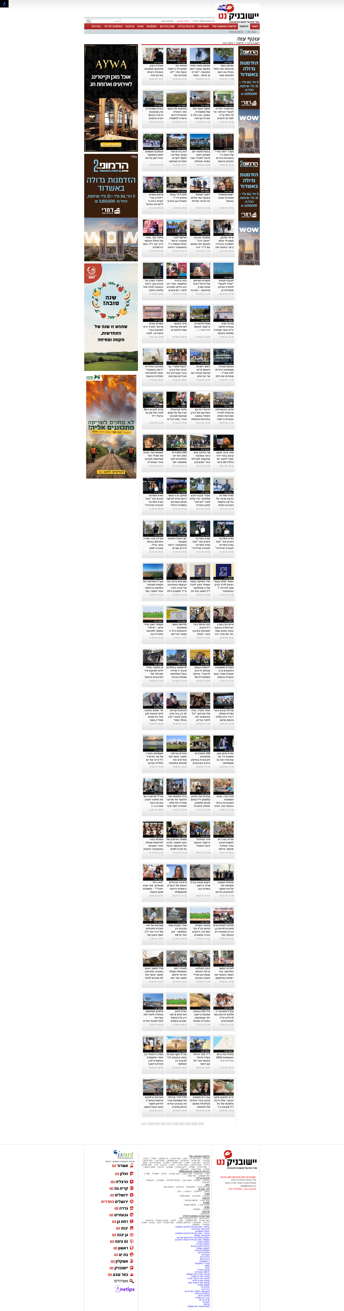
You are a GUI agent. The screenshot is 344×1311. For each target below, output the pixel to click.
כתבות (207, 1180)
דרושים (198, 1191)
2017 (144, 1124)
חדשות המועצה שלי (224, 26)
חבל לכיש (148, 1160)
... (162, 161)
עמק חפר (184, 1169)
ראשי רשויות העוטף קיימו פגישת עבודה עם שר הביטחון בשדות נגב (200, 373)
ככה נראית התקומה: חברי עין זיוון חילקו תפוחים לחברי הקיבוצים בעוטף (177, 287)
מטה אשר (196, 1169)
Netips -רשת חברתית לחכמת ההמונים (192, 1239)
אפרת (192, 1167)
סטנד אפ (187, 1180)
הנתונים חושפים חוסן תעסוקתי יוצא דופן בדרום (154, 154)
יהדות (207, 1222)
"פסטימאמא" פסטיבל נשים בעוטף (226, 197)
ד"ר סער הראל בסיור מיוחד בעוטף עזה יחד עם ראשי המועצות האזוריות (200, 1061)
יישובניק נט (253, 42)
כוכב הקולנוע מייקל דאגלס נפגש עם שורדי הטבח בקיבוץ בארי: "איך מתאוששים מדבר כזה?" (200, 978)
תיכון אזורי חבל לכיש (200, 1229)
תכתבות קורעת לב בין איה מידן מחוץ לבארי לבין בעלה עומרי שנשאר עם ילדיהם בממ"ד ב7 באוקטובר (177, 720)
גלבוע (166, 1162)
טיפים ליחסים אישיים (200, 1246)
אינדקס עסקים (183, 1222)
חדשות (244, 26)
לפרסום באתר (167, 21)
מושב (207, 1265)
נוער (207, 1184)
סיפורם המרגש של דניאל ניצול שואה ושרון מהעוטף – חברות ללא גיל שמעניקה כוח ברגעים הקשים (200, 290)
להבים (207, 1162)
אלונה (207, 1169)
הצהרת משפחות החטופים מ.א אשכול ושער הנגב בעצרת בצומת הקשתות (224, 674)
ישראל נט (205, 1287)
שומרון (170, 1167)
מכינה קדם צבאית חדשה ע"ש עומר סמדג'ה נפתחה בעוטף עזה (224, 330)
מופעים (160, 1180)
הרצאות (150, 1180)
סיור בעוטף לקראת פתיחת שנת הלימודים (178, 326)
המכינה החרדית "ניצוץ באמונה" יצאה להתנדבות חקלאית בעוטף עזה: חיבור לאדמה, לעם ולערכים (154, 376)
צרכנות (130, 26)
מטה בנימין (196, 1165)
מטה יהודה (182, 1165)
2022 (175, 1124)
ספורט (206, 1202)
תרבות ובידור (186, 26)
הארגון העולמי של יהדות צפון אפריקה (193, 1237)
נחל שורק (196, 1160)
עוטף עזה (203, 26)
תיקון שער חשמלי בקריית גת (197, 1291)
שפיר (154, 1158)
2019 (156, 1124)
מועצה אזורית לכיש (201, 1280)
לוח (159, 1222)
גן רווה (164, 1165)
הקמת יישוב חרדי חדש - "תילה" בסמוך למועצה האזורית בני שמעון (153, 631)
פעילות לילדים (173, 1180)
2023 (182, 1124)
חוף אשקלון (173, 1160)
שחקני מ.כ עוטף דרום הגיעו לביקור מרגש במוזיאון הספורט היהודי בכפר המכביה (176, 502)
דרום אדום (205, 1218)
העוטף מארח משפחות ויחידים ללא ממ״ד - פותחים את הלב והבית (224, 373)
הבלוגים (197, 1222)
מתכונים (196, 1196)
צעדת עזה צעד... (226, 1060)
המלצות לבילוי (113, 26)
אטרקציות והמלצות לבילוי (196, 1216)
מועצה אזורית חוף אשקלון (198, 1274)
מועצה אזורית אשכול (200, 1276)
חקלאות (152, 26)
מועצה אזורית (203, 1270)
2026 (200, 1124)
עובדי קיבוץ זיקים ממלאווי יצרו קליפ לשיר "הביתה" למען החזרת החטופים (200, 502)
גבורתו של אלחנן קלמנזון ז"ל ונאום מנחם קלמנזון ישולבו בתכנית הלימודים (200, 803)
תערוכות (206, 1182)
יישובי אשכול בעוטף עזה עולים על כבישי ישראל (200, 197)
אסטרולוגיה (184, 1196)
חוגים (207, 1191)
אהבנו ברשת (162, 1220)
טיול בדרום (204, 1257)
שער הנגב (175, 1158)
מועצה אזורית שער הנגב (198, 1282)
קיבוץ (207, 1267)
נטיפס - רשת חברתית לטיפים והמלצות (192, 1227)
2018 (150, 1124)
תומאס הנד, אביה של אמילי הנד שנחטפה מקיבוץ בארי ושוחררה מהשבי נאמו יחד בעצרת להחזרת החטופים (153, 462)
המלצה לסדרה (203, 1244)
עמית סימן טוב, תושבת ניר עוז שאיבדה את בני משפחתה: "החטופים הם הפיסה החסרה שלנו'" (225, 763)
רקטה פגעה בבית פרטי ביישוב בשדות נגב (200, 885)
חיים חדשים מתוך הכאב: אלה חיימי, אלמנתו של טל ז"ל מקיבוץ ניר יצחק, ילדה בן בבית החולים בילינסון (224, 1107)
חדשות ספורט (190, 1205)
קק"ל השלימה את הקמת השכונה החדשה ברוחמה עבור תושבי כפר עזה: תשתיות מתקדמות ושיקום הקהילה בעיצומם (153, 591)
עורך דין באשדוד (202, 1297)
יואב (186, 1158)
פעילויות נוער (204, 1187)
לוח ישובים (204, 1189)
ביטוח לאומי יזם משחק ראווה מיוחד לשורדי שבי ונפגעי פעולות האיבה (200, 158)
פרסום (206, 1304)
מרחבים (184, 1160)
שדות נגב (160, 1160)
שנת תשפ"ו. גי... (203, 330)
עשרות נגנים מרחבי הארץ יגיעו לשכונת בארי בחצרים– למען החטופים (153, 330)
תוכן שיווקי (205, 1213)
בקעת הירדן (155, 1162)
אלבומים (191, 1187)
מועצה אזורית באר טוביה (198, 1278)
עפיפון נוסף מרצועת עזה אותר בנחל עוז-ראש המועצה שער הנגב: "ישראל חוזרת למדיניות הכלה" (223, 75)
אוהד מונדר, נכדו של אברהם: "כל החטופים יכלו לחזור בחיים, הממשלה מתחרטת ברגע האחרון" (200, 720)
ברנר (172, 1165)
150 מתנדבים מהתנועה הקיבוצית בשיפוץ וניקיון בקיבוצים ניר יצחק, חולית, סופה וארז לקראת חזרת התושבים (200, 763)
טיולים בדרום (203, 1252)
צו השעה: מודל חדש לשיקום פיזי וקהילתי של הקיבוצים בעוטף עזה (153, 674)
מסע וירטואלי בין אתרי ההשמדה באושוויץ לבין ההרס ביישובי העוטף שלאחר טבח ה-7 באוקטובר (153, 1064)
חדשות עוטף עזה (202, 1272)
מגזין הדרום (167, 26)
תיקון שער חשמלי (202, 1235)
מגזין (207, 1193)
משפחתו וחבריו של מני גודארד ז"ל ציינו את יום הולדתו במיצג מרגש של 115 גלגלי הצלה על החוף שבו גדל (154, 763)
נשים (140, 26)
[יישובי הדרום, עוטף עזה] (237, 23)
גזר (156, 1165)
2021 (169, 1124)
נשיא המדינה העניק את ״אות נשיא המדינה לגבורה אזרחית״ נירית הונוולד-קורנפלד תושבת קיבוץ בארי (153, 505)
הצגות (197, 1180)
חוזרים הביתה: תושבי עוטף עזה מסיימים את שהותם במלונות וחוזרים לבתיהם (178, 760)
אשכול (207, 1158)
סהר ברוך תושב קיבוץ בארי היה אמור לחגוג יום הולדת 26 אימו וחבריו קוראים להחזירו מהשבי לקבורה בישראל (225, 462)
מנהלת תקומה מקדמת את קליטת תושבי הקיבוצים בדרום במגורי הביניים (225, 889)
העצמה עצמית (203, 1248)
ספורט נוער (205, 1205)
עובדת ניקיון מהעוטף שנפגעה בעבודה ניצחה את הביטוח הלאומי (153, 72)
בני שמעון (163, 1158)
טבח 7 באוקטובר (202, 1263)
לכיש (164, 1173)
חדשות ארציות (236, 31)
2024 (188, 1124)
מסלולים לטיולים (202, 1250)
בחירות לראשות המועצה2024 (194, 1171)
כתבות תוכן (168, 1187)
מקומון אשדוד (203, 1285)
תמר (188, 1162)
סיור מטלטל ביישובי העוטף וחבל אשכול (202, 842)
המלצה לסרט (203, 1242)
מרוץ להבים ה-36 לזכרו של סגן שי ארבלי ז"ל (153, 412)
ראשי (255, 26)
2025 (194, 1124)
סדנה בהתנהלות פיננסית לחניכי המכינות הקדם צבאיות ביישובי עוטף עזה (224, 416)
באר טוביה (195, 1158)
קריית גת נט (204, 1300)
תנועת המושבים (202, 1231)
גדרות (161, 1167)
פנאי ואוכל (169, 1222)
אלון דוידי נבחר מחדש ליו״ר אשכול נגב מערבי (177, 197)
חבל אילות (177, 1162)
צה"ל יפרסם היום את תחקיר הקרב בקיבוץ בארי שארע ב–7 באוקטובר (153, 803)
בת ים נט (206, 1289)
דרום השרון (181, 1167)
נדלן (179, 1191)
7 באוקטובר (204, 1261)
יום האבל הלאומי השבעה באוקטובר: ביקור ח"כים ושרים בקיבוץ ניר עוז (177, 545)
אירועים (180, 1187)
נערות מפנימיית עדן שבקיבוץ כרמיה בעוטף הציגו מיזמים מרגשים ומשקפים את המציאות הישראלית (153, 118)
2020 (163, 1124)
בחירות (96, 26)
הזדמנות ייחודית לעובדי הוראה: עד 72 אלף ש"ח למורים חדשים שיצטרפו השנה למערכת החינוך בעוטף (224, 118)
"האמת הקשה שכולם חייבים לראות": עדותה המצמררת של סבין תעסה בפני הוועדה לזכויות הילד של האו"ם (201, 677)
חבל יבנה (202, 1167)
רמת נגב (196, 1162)
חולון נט (206, 1302)
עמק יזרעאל (150, 1167)
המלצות (196, 1209)
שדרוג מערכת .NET (188, 1218)
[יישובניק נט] (235, 1169)
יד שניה (188, 1191)
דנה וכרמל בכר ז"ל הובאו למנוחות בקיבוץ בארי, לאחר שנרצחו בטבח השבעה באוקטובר (201, 634)
